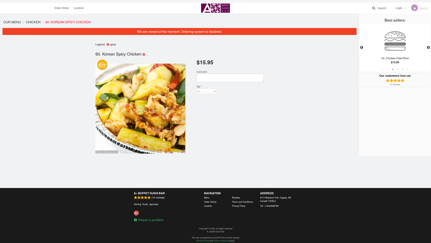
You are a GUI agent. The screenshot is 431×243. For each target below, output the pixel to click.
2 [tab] (387, 69)
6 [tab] (407, 69)
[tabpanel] (395, 47)
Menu (206, 197)
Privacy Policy (238, 205)
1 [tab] (382, 69)
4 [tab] (397, 69)
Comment (202, 71)
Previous (361, 47)
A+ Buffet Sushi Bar (149, 193)
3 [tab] (392, 69)
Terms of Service (221, 240)
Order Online (61, 8)
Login (398, 8)
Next (428, 47)
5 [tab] (402, 69)
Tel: (269, 205)
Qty (199, 86)
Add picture (102, 64)
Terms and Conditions (242, 201)
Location (79, 8)
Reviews (236, 197)
